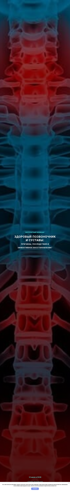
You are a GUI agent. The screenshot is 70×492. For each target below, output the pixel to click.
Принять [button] (35, 488)
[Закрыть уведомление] (69, 483)
